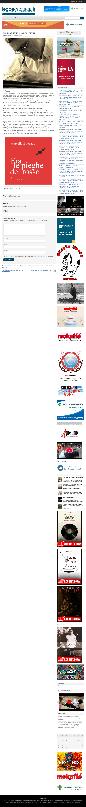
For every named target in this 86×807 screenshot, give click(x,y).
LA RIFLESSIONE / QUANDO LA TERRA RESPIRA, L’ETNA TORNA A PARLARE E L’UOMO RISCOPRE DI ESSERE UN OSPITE (71, 131)
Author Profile (17, 196)
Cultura (36, 18)
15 (62, 742)
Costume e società (11, 18)
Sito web (5, 250)
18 (74, 742)
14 (58, 742)
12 (78, 740)
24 (70, 745)
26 (78, 745)
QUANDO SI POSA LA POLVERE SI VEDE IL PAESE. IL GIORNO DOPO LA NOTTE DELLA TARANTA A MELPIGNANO (71, 92)
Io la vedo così (47, 18)
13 (82, 740)
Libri (19, 188)
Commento (6, 223)
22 (62, 745)
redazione (5, 35)
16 (66, 742)
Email (5, 244)
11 (74, 740)
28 (58, 747)
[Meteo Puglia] (61, 686)
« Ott (58, 749)
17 (70, 742)
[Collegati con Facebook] (6, 211)
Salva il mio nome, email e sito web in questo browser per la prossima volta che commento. (28, 256)
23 (66, 745)
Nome (5, 239)
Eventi (30, 18)
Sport (41, 18)
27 (82, 745)
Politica (25, 18)
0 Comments (19, 35)
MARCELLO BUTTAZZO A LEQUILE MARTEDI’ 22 (19, 33)
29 (62, 747)
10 (70, 740)
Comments (80, 1)
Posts (73, 1)
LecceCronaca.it (43, 798)
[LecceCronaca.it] (18, 14)
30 (66, 747)
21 (58, 745)
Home (4, 18)
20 (82, 742)
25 (74, 745)
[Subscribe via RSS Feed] (4, 211)
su (62, 90)
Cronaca (20, 18)
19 (78, 742)
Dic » (61, 749)
